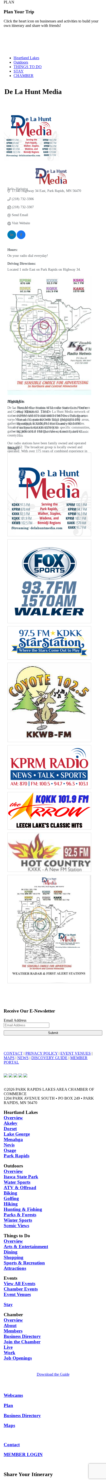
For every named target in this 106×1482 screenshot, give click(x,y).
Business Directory (22, 1336)
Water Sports (17, 1182)
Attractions (15, 1268)
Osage (10, 1150)
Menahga (13, 1139)
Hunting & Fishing (23, 1209)
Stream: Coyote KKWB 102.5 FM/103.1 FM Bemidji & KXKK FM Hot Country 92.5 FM (48, 422)
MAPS (9, 1058)
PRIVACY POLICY (41, 1053)
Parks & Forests (20, 1214)
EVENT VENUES (75, 1053)
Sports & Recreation (24, 1262)
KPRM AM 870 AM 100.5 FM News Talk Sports (51, 416)
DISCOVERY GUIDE (49, 1058)
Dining (11, 1252)
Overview (13, 1117)
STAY (19, 71)
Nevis (9, 1144)
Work (9, 1352)
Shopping (13, 1257)
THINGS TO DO (28, 67)
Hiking (11, 1203)
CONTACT (13, 1053)
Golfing (11, 1198)
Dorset (10, 1128)
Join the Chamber (22, 1341)
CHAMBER (24, 76)
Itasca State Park (21, 1176)
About (10, 1325)
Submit (53, 1033)
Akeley (11, 1123)
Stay (8, 1304)
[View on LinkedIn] (11, 238)
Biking (10, 1193)
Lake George (17, 1134)
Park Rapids (16, 1155)
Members (13, 1330)
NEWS (23, 1058)
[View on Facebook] (21, 238)
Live (8, 1347)
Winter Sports (18, 1220)
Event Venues (17, 1294)
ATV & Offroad (20, 1187)
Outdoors (21, 62)
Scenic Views (16, 1225)
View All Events (19, 1283)
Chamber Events (21, 1289)
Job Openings (18, 1358)
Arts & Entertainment (26, 1246)
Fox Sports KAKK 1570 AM (37, 428)
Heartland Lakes (26, 58)
